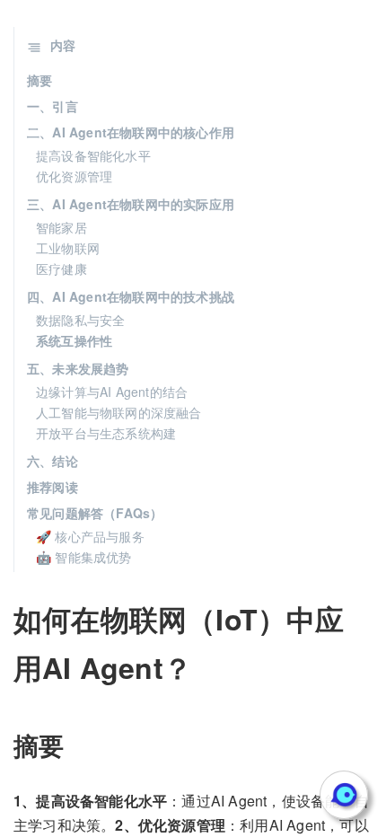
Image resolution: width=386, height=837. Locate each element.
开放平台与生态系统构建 (106, 433)
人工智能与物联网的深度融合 (119, 412)
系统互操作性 (74, 340)
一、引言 (52, 106)
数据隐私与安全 (80, 320)
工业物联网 (68, 248)
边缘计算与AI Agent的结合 (112, 392)
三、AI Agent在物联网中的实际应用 (130, 204)
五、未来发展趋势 (78, 368)
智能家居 (61, 227)
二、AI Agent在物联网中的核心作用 (130, 132)
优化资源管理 (74, 176)
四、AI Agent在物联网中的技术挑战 (130, 296)
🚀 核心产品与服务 (90, 536)
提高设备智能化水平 (93, 155)
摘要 (39, 80)
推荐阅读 (52, 487)
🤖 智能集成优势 (84, 557)
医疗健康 (61, 269)
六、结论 (52, 461)
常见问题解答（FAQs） (94, 513)
